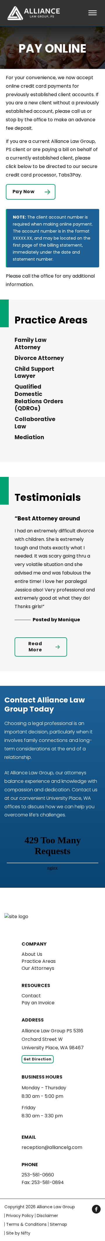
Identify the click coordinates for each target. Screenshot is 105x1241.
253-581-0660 (38, 1174)
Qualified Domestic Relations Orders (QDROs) (39, 397)
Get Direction (38, 1059)
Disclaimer (47, 1216)
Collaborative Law (35, 423)
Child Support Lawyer (34, 373)
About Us (32, 954)
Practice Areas (39, 961)
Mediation (29, 437)
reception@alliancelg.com (52, 1147)
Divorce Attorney (39, 358)
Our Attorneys (38, 968)
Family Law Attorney (30, 344)
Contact (31, 995)
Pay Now (23, 191)
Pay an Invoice (38, 1002)
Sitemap (58, 1224)
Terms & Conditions (26, 1224)
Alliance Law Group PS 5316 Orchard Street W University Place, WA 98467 (53, 1039)
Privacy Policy (20, 1216)
